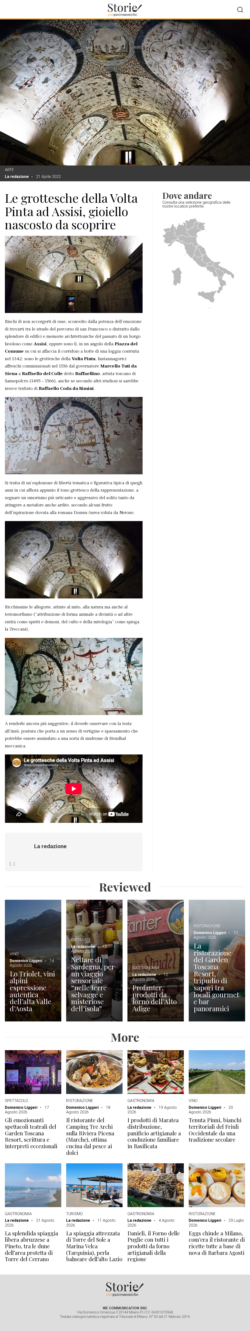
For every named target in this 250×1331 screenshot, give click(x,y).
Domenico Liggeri (26, 960)
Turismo (74, 1214)
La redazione (17, 176)
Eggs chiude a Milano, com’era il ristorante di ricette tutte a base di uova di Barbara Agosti (217, 1243)
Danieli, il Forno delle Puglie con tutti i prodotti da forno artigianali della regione (153, 1246)
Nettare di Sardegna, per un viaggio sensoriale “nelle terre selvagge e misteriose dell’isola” (92, 984)
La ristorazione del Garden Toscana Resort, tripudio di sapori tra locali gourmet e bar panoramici (216, 977)
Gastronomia (145, 967)
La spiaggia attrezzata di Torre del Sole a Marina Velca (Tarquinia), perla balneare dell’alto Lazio (94, 1246)
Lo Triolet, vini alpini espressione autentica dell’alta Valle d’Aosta (32, 991)
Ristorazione (207, 926)
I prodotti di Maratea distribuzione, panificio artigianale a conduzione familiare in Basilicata (154, 1133)
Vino (14, 954)
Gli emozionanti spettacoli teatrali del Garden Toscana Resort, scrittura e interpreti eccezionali (31, 1133)
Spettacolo (16, 1100)
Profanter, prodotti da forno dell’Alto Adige (154, 998)
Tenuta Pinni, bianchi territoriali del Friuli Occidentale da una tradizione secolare (215, 1130)
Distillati (80, 939)
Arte (9, 169)
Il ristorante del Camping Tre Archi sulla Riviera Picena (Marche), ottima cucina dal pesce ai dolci (90, 1136)
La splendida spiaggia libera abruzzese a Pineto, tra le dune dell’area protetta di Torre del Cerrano (31, 1246)
